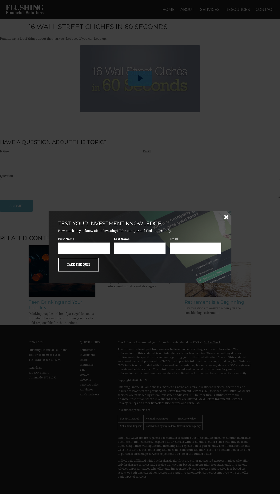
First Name (66, 239)
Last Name (122, 239)
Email (174, 239)
